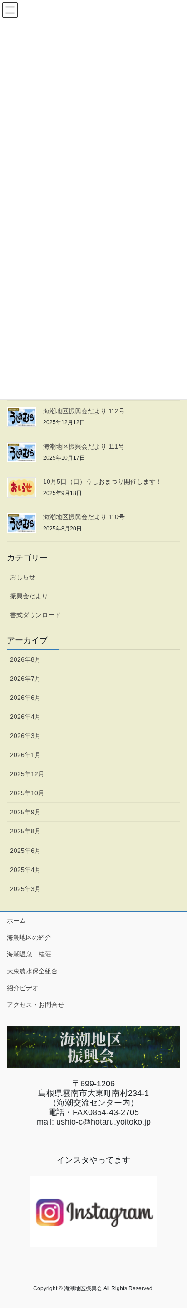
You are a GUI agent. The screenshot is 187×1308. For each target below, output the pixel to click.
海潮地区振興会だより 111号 (83, 446)
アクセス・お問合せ (35, 1004)
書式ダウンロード (35, 615)
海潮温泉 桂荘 (29, 954)
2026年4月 (25, 716)
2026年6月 (25, 697)
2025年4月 (25, 869)
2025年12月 (27, 774)
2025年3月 (25, 888)
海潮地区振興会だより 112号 (84, 411)
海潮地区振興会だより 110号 (84, 516)
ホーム (16, 920)
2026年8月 (25, 659)
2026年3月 (25, 735)
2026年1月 (25, 754)
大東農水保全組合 (32, 971)
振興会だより (29, 596)
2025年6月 (25, 850)
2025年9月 (25, 812)
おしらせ (22, 576)
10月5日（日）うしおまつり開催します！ (102, 481)
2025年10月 (27, 793)
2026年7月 (25, 678)
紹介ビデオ (23, 987)
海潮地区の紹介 (29, 937)
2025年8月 (25, 831)
